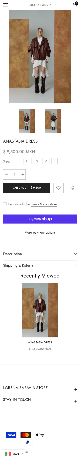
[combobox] (13, 453)
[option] (40, 56)
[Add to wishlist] (58, 188)
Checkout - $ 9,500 (27, 188)
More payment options (40, 232)
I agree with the (19, 204)
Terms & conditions (44, 204)
